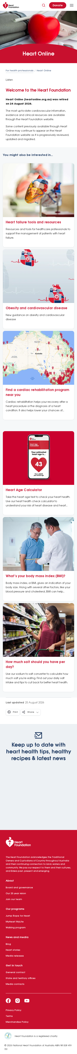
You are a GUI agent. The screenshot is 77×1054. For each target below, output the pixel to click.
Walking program (16, 927)
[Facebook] (8, 1000)
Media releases (15, 956)
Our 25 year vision (16, 893)
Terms (9, 1016)
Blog (8, 944)
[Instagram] (17, 1000)
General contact (15, 972)
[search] (43, 5)
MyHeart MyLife (15, 921)
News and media (17, 937)
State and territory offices (20, 978)
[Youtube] (26, 1000)
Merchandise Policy (17, 1022)
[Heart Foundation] (38, 842)
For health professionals (19, 70)
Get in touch (14, 965)
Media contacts (15, 984)
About (10, 880)
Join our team (14, 899)
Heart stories (13, 950)
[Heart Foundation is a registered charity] (9, 1036)
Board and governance (19, 887)
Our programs (15, 909)
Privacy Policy (13, 1010)
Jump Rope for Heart (18, 916)
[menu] (71, 5)
